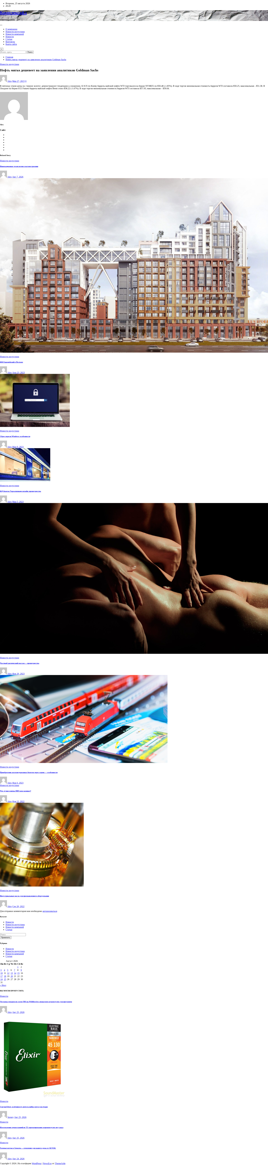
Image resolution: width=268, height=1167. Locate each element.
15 (18, 973)
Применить (5, 938)
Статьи (9, 39)
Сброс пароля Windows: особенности (15, 436)
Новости (10, 36)
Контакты (10, 41)
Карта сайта (11, 44)
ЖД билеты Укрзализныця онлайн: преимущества (20, 491)
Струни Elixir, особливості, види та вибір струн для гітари (24, 1107)
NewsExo (47, 1163)
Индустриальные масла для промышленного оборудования (24, 896)
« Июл (3, 985)
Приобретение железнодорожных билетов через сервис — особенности (29, 772)
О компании (11, 29)
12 (8, 973)
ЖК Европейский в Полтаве (11, 362)
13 (12, 973)
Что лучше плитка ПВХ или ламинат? (15, 791)
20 (12, 976)
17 (1, 976)
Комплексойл (13, 12)
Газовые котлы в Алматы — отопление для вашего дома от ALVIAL (28, 1148)
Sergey (11, 1117)
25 (5, 979)
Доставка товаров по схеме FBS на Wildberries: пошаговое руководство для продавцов (36, 1002)
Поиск (30, 52)
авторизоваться (50, 911)
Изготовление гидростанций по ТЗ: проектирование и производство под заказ (31, 1127)
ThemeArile (60, 1163)
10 (1, 973)
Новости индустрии (15, 31)
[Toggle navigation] (1, 25)
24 (1, 979)
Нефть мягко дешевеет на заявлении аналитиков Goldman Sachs (36, 59)
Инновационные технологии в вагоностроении (19, 166)
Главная (9, 57)
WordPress (36, 1163)
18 (5, 976)
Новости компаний (15, 34)
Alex (9, 81)
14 (15, 973)
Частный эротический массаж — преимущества (19, 663)
